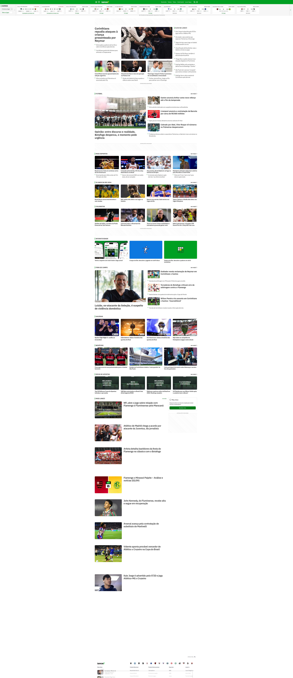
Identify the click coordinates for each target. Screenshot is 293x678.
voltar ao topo (190, 656)
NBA (170, 670)
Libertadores (151, 670)
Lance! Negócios (189, 670)
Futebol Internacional (153, 667)
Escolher (182, 408)
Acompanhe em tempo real (28, 13)
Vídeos (174, 2)
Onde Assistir (180, 2)
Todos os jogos (5, 12)
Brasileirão (164, 2)
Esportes (171, 667)
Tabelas (170, 2)
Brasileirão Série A (134, 670)
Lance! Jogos (188, 2)
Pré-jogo (77, 13)
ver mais (193, 153)
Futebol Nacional (134, 667)
